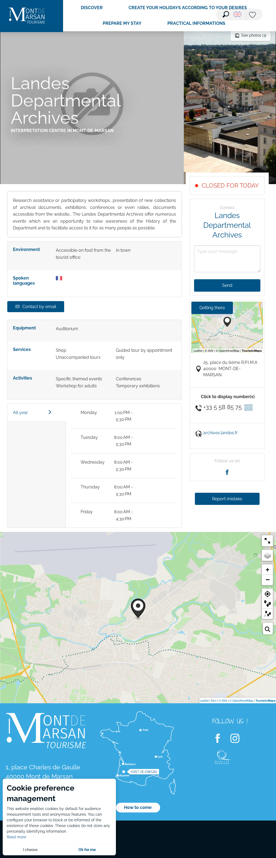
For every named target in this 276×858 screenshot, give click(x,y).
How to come (138, 807)
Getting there (212, 307)
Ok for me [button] (87, 849)
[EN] (237, 14)
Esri (213, 700)
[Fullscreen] (267, 541)
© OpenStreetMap (241, 700)
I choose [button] (30, 849)
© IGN (223, 700)
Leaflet (204, 700)
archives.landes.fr (220, 432)
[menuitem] (27, 16)
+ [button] (267, 569)
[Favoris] (253, 15)
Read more (16, 837)
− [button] (268, 579)
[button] (225, 14)
